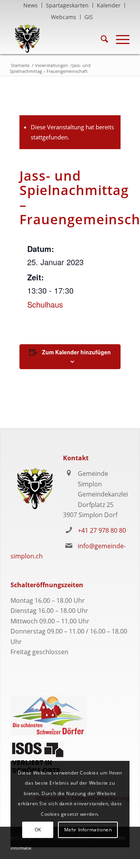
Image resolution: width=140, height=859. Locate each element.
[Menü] (119, 38)
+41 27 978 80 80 (102, 530)
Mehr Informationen (88, 829)
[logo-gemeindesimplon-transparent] (58, 38)
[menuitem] (30, 5)
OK (38, 829)
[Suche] (100, 38)
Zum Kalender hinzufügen (76, 352)
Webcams (63, 17)
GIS (88, 17)
